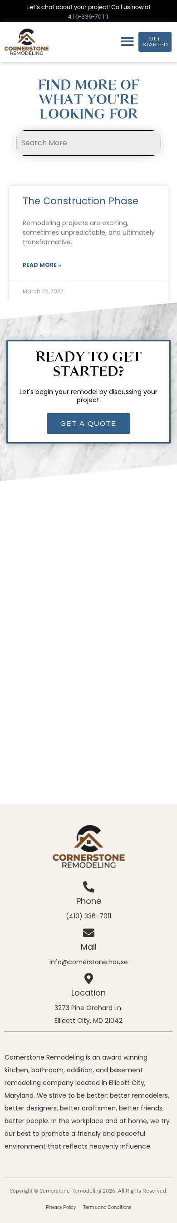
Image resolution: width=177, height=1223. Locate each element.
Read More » (42, 265)
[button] (127, 42)
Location (88, 992)
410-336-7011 (88, 17)
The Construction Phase (80, 200)
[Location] (88, 978)
